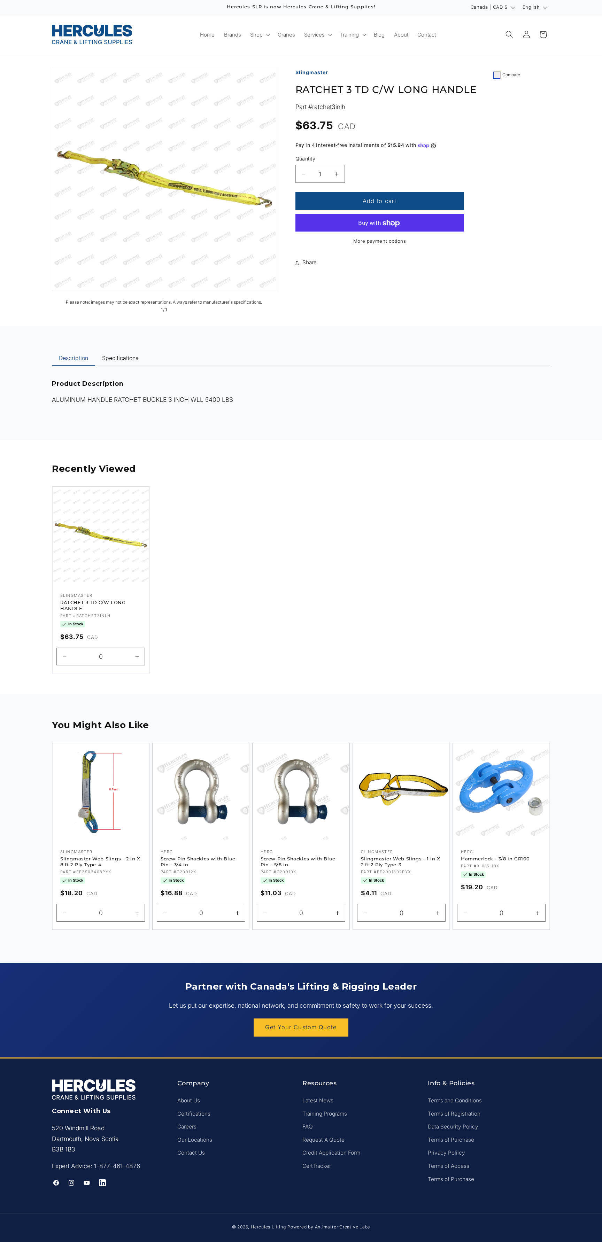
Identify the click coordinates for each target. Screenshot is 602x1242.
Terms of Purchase (451, 1139)
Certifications (193, 1113)
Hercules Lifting (268, 1226)
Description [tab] (73, 357)
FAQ (307, 1127)
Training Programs (324, 1113)
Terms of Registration (454, 1113)
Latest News (317, 1100)
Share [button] (309, 262)
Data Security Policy (453, 1127)
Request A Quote (323, 1139)
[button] (259, 34)
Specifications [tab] (120, 357)
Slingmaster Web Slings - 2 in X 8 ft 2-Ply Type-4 (100, 861)
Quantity (305, 159)
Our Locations (194, 1139)
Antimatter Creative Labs (342, 1226)
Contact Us (191, 1153)
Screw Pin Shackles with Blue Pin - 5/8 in (298, 861)
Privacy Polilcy (446, 1153)
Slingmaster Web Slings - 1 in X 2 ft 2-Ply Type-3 (400, 861)
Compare (511, 74)
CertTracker (316, 1166)
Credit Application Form (331, 1153)
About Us (188, 1100)
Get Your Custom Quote (301, 1027)
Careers (186, 1127)
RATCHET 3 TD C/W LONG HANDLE (93, 605)
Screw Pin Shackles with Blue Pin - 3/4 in (198, 861)
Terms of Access (448, 1166)
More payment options (379, 241)
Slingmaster (311, 72)
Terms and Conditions (455, 1100)
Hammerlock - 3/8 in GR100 (495, 858)
